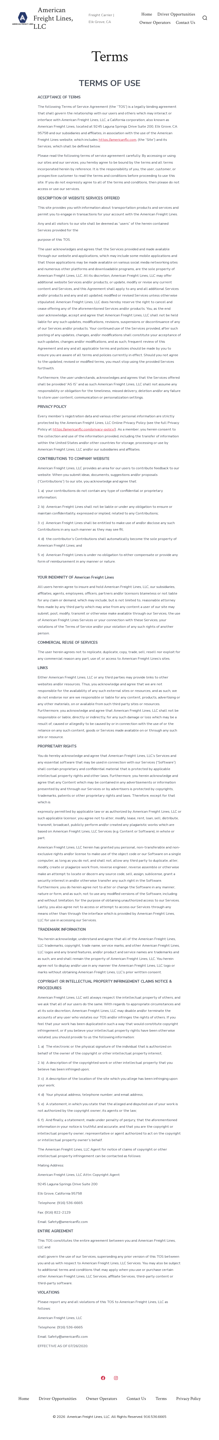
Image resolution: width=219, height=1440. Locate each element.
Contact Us (185, 22)
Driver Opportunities (176, 14)
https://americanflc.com (117, 139)
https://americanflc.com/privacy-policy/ (84, 429)
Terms (161, 1398)
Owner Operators (154, 22)
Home (146, 14)
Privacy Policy (188, 1398)
